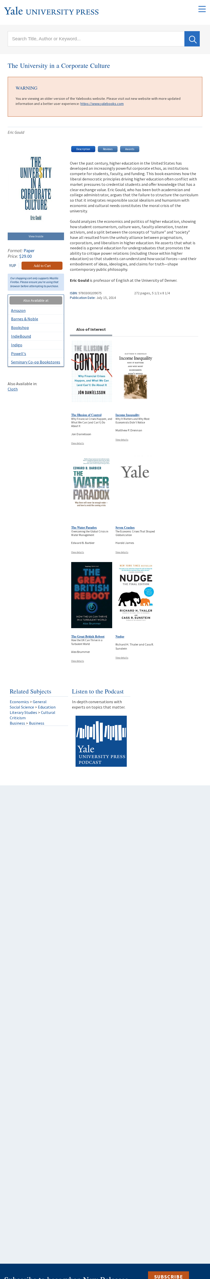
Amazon (18, 310)
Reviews (107, 149)
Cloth (13, 389)
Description (83, 149)
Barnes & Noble (24, 318)
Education (47, 707)
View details (77, 443)
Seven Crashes (125, 527)
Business (17, 723)
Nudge (120, 636)
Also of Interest (91, 329)
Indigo (16, 344)
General (40, 701)
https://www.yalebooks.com (102, 103)
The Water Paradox (84, 527)
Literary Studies (23, 712)
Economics (19, 701)
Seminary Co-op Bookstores (35, 361)
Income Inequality (128, 415)
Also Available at (35, 300)
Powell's (18, 353)
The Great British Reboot (87, 636)
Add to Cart (42, 265)
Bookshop (20, 327)
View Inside (36, 236)
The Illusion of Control (86, 415)
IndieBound (21, 336)
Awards (129, 149)
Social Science (22, 707)
